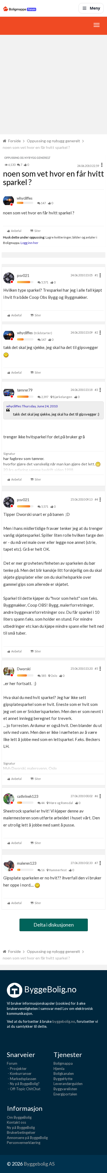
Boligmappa (63, 1063)
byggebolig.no (63, 1021)
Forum (12, 1063)
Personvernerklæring (23, 1142)
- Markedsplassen (21, 1079)
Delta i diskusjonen (53, 925)
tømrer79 (25, 390)
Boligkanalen (64, 1073)
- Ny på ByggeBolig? (23, 1083)
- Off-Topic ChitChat (23, 1089)
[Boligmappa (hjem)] (19, 8)
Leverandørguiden (68, 1083)
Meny (95, 8)
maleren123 (26, 863)
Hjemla (59, 1068)
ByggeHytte (63, 1079)
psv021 (23, 275)
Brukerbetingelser (21, 1132)
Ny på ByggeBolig (21, 1127)
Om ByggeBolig (19, 1117)
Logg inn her (29, 243)
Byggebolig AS (39, 1164)
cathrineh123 (27, 796)
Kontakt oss (16, 1122)
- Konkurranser (19, 1073)
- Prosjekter (17, 1068)
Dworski (23, 669)
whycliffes (24, 198)
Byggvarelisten (65, 1089)
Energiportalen (65, 1094)
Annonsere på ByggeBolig (27, 1137)
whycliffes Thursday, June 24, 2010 (32, 406)
